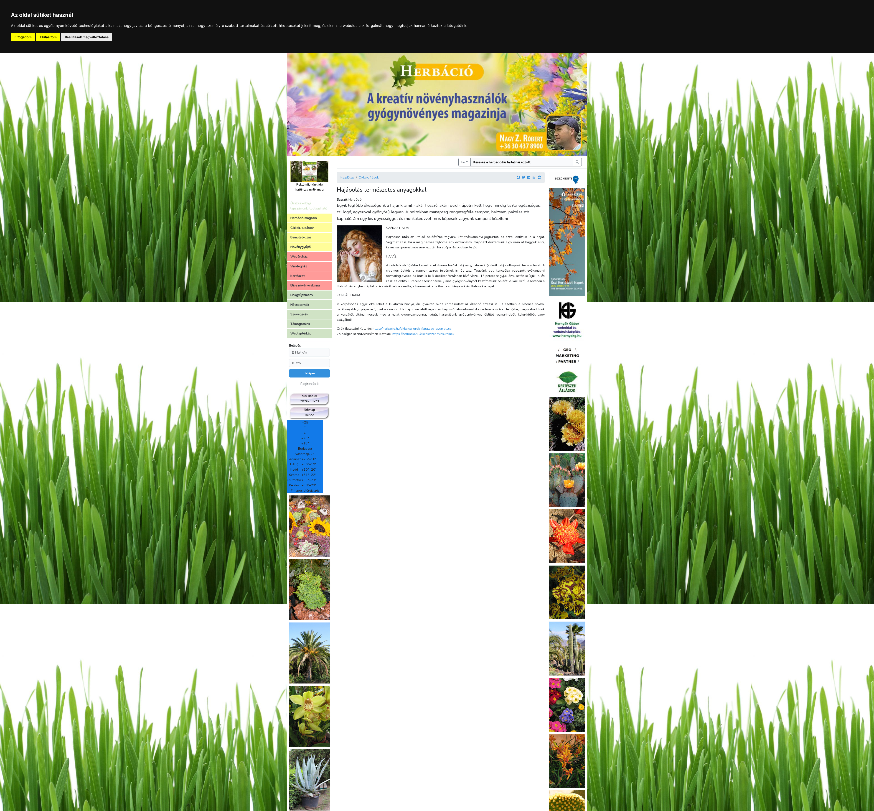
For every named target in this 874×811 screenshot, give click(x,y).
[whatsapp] (534, 177)
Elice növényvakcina (305, 285)
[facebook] (518, 177)
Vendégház (298, 266)
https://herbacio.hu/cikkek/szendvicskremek (423, 334)
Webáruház (298, 256)
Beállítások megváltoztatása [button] (87, 37)
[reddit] (539, 177)
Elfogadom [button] (23, 37)
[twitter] (523, 177)
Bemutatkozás (300, 237)
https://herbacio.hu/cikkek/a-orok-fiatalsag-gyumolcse (412, 328)
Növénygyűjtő (300, 247)
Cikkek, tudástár (302, 227)
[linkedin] (528, 177)
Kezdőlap (347, 177)
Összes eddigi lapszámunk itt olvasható (308, 206)
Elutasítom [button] (48, 37)
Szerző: (342, 199)
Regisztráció (309, 383)
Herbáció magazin (303, 218)
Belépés (295, 345)
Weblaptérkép (300, 333)
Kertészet (297, 275)
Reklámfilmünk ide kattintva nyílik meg (309, 187)
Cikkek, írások (369, 177)
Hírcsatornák (299, 304)
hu (463, 162)
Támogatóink (300, 323)
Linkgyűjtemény (301, 295)
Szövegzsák (299, 314)
